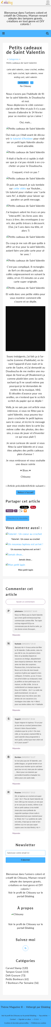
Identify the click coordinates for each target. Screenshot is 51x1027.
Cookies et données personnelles (16, 1023)
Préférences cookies (38, 1023)
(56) (22, 983)
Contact (13, 1019)
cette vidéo (19, 188)
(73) (15, 975)
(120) (17, 968)
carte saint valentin (15, 70)
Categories (14, 59)
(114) (17, 972)
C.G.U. (36, 1019)
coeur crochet (31, 70)
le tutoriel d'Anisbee (21, 138)
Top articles (43, 1015)
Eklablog (45, 1007)
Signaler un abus (25, 1019)
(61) (17, 979)
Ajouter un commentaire (25, 602)
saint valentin (31, 77)
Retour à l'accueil (25, 492)
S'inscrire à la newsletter (17, 518)
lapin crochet (18, 74)
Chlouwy (31, 893)
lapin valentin (31, 74)
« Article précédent (16, 486)
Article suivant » (36, 486)
